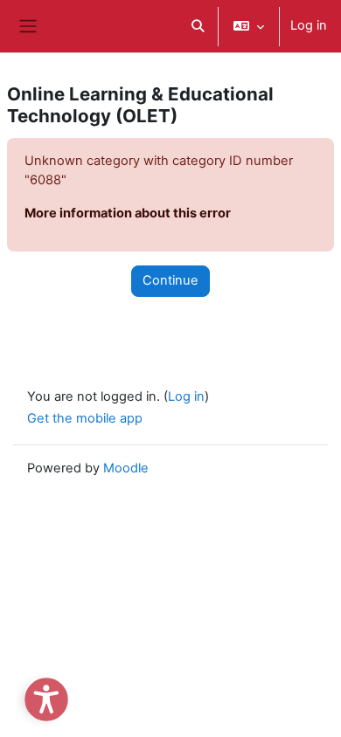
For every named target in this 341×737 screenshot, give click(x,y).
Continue (170, 280)
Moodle (126, 468)
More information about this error (127, 213)
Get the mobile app (85, 418)
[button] (197, 26)
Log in (308, 25)
